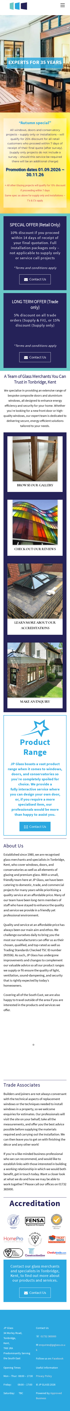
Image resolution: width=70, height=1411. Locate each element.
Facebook (57, 1358)
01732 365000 (48, 1336)
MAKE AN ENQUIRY (35, 701)
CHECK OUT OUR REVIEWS (35, 549)
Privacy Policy (44, 1376)
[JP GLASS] (18, 8)
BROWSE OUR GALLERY (35, 485)
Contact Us (37, 279)
